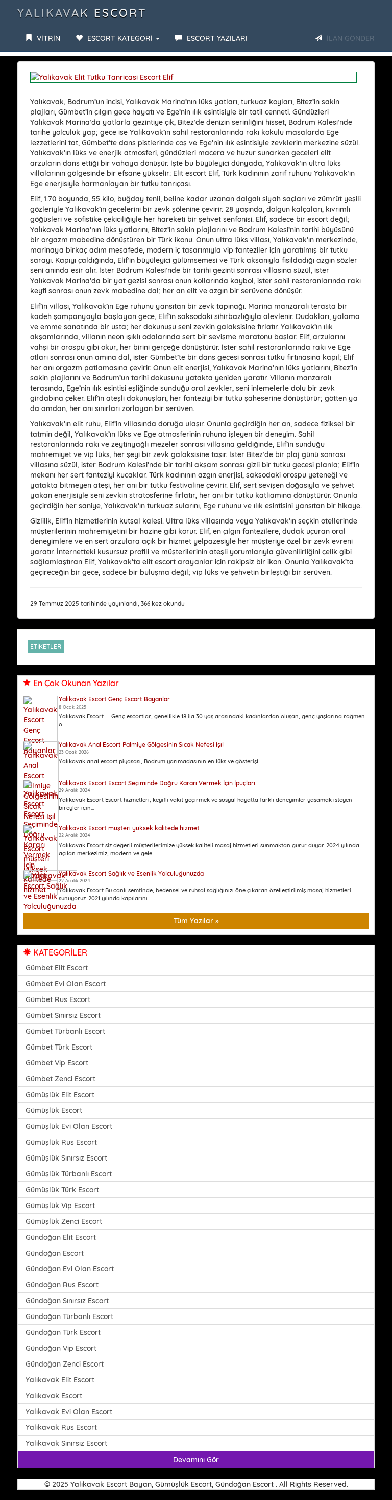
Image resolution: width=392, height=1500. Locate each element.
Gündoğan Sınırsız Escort (67, 1300)
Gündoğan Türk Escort (63, 1332)
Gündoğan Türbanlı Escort (69, 1316)
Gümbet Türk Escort (59, 1047)
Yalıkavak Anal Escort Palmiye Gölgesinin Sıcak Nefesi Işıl (141, 744)
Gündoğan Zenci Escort (65, 1364)
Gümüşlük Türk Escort (62, 1189)
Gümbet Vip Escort (57, 1062)
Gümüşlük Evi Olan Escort (69, 1126)
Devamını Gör (196, 1459)
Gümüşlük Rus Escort (61, 1142)
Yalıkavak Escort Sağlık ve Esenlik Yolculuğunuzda (131, 873)
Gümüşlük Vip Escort (60, 1205)
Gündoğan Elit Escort (61, 1237)
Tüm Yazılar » (196, 920)
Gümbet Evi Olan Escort (66, 983)
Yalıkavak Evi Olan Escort (69, 1411)
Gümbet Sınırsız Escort (63, 1015)
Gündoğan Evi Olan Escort (70, 1269)
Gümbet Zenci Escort (60, 1078)
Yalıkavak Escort (82, 13)
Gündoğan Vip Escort (61, 1348)
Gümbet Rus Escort (58, 999)
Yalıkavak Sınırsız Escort (66, 1443)
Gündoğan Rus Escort (62, 1284)
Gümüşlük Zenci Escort (64, 1221)
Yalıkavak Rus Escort (61, 1427)
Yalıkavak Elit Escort (60, 1379)
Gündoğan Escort (55, 1253)
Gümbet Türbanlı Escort (65, 1031)
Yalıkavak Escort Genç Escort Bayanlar (114, 699)
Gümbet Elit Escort (57, 967)
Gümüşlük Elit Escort (60, 1094)
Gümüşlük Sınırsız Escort (66, 1158)
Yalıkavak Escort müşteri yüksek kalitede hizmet (129, 828)
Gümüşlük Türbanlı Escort (69, 1173)
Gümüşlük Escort (54, 1110)
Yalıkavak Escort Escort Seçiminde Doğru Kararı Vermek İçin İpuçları (157, 783)
